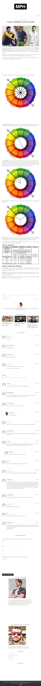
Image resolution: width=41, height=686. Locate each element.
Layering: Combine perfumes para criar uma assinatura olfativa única (32, 325)
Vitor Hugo (9, 363)
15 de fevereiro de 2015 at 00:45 (11, 442)
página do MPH (18, 47)
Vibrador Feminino (10, 503)
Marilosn (8, 421)
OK (20, 684)
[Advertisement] (20, 67)
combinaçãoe (10, 295)
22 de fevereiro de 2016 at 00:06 (11, 514)
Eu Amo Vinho (10, 656)
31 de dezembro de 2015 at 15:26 (11, 495)
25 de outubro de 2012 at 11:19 (11, 346)
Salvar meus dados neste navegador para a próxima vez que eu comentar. (15, 556)
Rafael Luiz (5, 298)
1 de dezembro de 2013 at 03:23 (11, 384)
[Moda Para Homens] (20, 6)
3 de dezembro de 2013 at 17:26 (11, 393)
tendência (4, 296)
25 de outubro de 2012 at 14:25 (11, 355)
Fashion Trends (11, 654)
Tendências (8, 296)
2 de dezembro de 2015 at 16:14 (11, 480)
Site (2, 550)
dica (20, 295)
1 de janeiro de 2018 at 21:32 (11, 523)
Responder (37, 335)
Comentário (4, 558)
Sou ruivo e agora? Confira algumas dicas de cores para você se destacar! (14, 377)
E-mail (3, 545)
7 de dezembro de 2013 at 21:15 (11, 404)
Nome (3, 540)
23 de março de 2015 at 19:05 (11, 471)
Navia (9, 657)
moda (30, 295)
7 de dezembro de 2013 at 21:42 (13, 413)
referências (34, 295)
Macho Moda (10, 659)
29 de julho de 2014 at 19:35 (10, 422)
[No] (39, 683)
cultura (17, 295)
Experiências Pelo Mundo (12, 655)
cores (14, 295)
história (27, 295)
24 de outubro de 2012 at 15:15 (11, 337)
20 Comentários (36, 298)
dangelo (8, 470)
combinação (4, 295)
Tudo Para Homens (11, 653)
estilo (23, 295)
